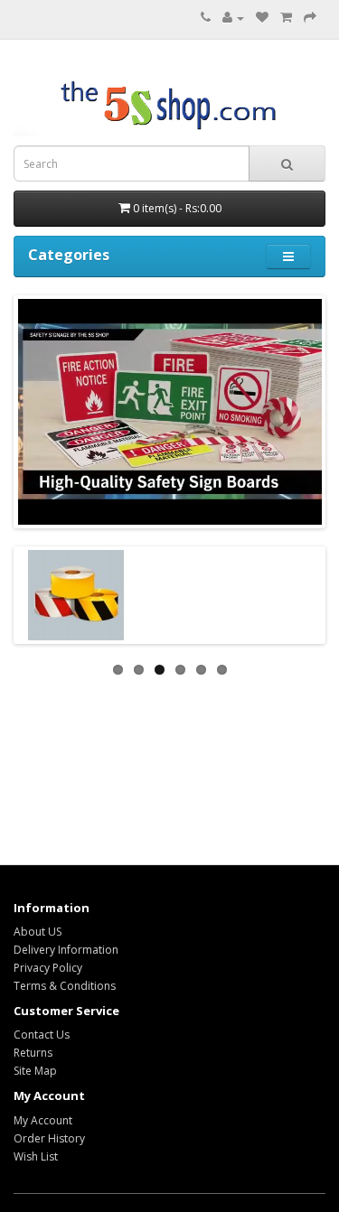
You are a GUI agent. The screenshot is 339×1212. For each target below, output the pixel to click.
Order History (49, 1138)
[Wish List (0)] (262, 17)
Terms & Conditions (65, 985)
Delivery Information (66, 949)
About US (37, 931)
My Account (43, 1120)
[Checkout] (310, 17)
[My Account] (233, 17)
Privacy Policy (48, 967)
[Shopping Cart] (286, 17)
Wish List (36, 1156)
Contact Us (42, 1034)
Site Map (35, 1070)
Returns (33, 1052)
